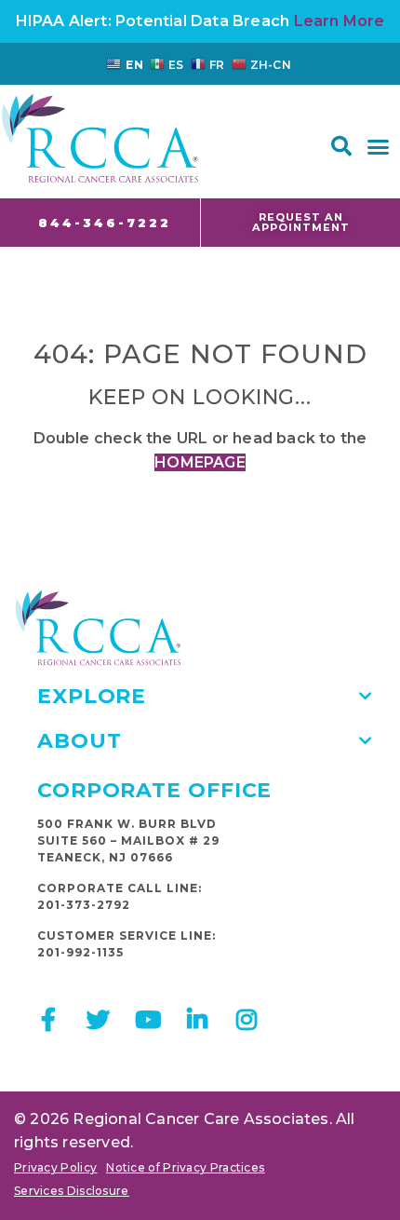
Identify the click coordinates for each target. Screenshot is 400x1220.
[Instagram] (247, 1019)
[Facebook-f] (48, 1019)
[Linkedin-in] (197, 1019)
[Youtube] (147, 1019)
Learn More (339, 21)
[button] (341, 146)
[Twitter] (98, 1019)
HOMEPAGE (200, 462)
